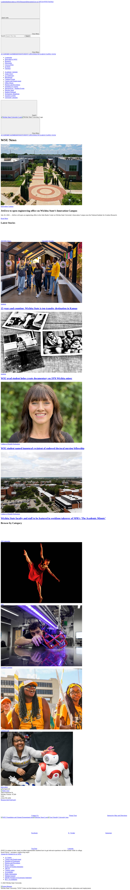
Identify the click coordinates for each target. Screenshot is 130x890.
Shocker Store (9, 90)
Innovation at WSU (14, 2)
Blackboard (8, 77)
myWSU (45, 2)
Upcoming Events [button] (48, 241)
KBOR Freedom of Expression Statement (18, 878)
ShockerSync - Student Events (14, 88)
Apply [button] (14, 800)
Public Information (11, 874)
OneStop (51, 2)
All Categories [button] (5, 541)
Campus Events (10, 79)
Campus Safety (10, 870)
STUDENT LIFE (26, 54)
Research (23, 2)
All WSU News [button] (6, 241)
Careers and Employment (13, 81)
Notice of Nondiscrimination (14, 867)
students (3, 304)
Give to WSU (37, 2)
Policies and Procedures (12, 85)
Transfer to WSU (10, 96)
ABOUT (44, 54)
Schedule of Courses (11, 86)
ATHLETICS (36, 54)
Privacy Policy (9, 865)
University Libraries (11, 97)
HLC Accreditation (11, 879)
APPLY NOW (51, 54)
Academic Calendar (11, 72)
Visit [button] (10, 800)
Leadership (4, 2)
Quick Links (5, 17)
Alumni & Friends (6, 854)
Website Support (10, 876)
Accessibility (9, 872)
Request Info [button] (5, 800)
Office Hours (9, 83)
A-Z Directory (9, 75)
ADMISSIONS (16, 54)
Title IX (7, 868)
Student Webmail (10, 92)
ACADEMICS (6, 54)
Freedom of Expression (12, 861)
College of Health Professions (10, 444)
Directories (29, 2)
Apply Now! (9, 74)
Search (3, 36)
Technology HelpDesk (12, 94)
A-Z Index (8, 857)
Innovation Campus (7, 206)
